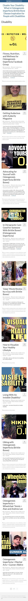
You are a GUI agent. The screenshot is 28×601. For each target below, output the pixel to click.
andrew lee (8, 252)
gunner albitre (19, 578)
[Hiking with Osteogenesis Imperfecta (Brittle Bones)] (14, 426)
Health (10, 122)
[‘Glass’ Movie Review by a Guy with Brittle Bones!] (14, 273)
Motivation (17, 122)
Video (12, 187)
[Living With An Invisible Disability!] (14, 379)
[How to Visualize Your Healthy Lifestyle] (14, 329)
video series (12, 203)
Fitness (20, 67)
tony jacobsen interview (15, 138)
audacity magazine (6, 136)
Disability (17, 67)
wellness (23, 81)
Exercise (4, 186)
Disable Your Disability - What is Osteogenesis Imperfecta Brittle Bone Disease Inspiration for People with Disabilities (14, 10)
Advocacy (20, 121)
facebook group (9, 81)
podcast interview (8, 138)
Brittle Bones (12, 136)
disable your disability (17, 136)
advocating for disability (6, 199)
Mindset (13, 354)
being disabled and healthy (7, 362)
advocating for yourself (14, 199)
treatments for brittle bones (17, 202)
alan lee (4, 252)
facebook (4, 81)
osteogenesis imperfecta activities (7, 202)
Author (23, 121)
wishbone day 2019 (5, 139)
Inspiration (13, 122)
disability (13, 362)
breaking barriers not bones (14, 252)
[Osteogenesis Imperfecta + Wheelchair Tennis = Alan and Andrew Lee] (14, 485)
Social (13, 68)
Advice (17, 121)
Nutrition (20, 122)
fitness (13, 81)
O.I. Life (23, 122)
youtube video (17, 203)
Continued (12, 77)
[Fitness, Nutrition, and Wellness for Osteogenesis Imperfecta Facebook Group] (14, 38)
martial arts (7, 580)
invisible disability (11, 200)
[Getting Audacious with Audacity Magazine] (14, 97)
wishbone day (22, 138)
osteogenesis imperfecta (18, 81)
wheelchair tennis (7, 312)
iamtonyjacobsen (7, 67)
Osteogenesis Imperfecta (7, 68)
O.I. (15, 200)
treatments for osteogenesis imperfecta (17, 255)
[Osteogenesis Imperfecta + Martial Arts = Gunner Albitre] (14, 543)
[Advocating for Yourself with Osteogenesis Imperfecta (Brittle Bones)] (14, 156)
